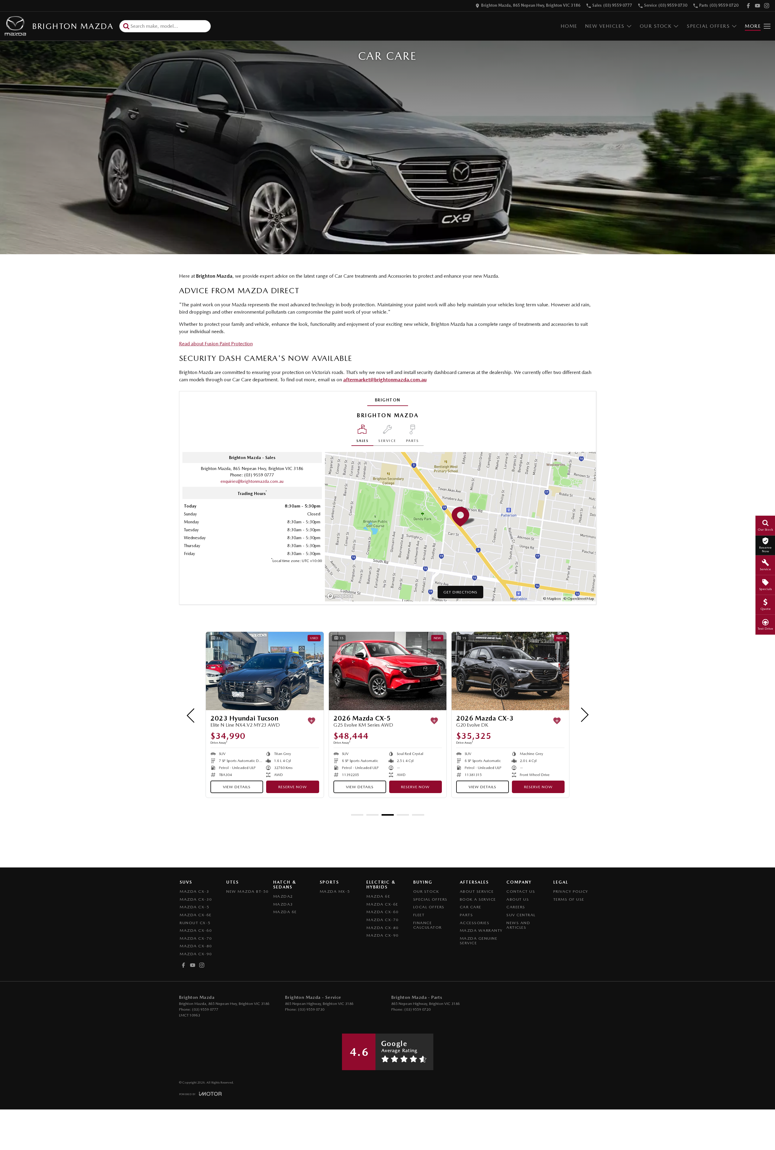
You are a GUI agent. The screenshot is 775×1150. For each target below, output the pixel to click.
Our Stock (656, 26)
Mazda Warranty (481, 930)
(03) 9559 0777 (259, 474)
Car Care (470, 907)
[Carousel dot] (357, 815)
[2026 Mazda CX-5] (294, 671)
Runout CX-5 (195, 922)
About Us (517, 899)
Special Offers (708, 26)
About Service (477, 891)
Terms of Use (568, 899)
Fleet (419, 915)
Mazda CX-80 (196, 946)
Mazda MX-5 (335, 891)
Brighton (387, 399)
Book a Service (478, 899)
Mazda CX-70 (196, 938)
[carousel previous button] (191, 715)
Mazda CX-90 (196, 954)
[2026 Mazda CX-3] (417, 671)
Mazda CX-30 (196, 899)
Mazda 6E (285, 912)
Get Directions (460, 592)
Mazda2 (283, 896)
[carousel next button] (584, 715)
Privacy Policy (570, 891)
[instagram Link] (766, 5)
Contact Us (520, 891)
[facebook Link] (748, 5)
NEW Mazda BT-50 (247, 891)
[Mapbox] (341, 596)
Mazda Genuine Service (479, 940)
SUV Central (521, 915)
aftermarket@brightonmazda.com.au (385, 380)
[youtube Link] (757, 5)
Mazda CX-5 (194, 907)
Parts (466, 915)
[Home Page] (15, 26)
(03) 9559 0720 (417, 1009)
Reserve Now (322, 787)
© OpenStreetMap (578, 598)
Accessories (475, 922)
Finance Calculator (427, 925)
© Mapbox (552, 598)
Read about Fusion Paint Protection (216, 344)
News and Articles (518, 925)
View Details (266, 787)
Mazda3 (283, 904)
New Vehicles (605, 26)
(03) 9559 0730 (311, 1009)
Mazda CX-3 (194, 891)
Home (569, 26)
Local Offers (429, 907)
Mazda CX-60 (196, 930)
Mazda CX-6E (196, 915)
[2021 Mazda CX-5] (540, 671)
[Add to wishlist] (218, 720)
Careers (515, 907)
